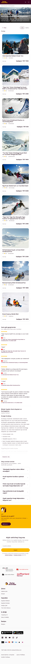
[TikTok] (17, 638)
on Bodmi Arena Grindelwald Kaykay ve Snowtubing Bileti (14, 362)
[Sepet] (25, 2)
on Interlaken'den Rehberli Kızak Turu (10, 374)
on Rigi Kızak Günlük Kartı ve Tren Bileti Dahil (11, 402)
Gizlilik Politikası (8, 555)
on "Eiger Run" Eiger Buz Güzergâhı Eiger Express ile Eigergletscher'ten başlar (13, 351)
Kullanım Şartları (17, 555)
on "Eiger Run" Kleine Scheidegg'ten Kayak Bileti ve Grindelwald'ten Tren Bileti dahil (13, 340)
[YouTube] (9, 638)
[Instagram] (13, 638)
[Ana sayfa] (4, 2)
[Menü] (28, 2)
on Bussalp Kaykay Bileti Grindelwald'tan (10, 385)
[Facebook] (6, 638)
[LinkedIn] (2, 638)
